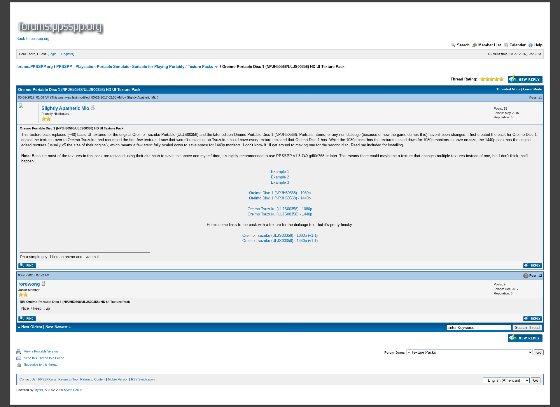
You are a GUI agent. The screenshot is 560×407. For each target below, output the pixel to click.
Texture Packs (200, 66)
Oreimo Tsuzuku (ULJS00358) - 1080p (280, 209)
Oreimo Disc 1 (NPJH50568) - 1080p (280, 193)
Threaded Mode (508, 89)
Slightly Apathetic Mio (141, 97)
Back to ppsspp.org (32, 38)
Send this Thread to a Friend (44, 358)
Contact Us (28, 379)
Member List (489, 45)
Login (52, 54)
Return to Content (92, 379)
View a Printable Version (41, 351)
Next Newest (56, 327)
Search (463, 45)
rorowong (29, 284)
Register (67, 54)
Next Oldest (31, 327)
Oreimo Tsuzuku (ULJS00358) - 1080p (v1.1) (280, 235)
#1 (540, 97)
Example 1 (280, 171)
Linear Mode (532, 89)
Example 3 (280, 182)
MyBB (38, 390)
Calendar (518, 45)
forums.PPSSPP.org (34, 66)
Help (538, 45)
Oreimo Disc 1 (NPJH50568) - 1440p (280, 198)
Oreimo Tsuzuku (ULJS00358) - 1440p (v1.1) (280, 240)
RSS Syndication (143, 379)
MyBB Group (73, 390)
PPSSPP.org (47, 379)
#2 (540, 276)
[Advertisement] (211, 21)
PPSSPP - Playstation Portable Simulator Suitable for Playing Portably (120, 66)
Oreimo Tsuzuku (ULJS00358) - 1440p (280, 214)
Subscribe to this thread (40, 364)
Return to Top (68, 379)
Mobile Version (118, 379)
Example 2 (280, 177)
